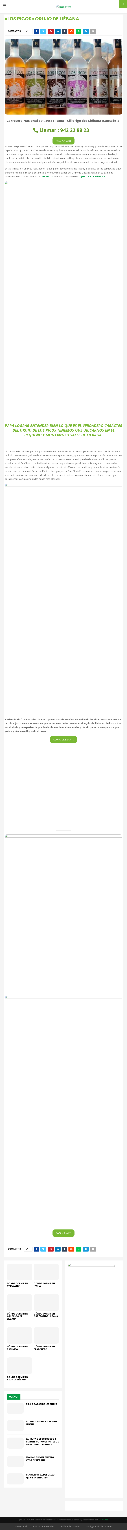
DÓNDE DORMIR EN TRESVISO (17, 1348)
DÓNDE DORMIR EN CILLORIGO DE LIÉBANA (17, 1316)
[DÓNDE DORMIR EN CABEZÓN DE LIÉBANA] (46, 1302)
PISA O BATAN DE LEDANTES (41, 1404)
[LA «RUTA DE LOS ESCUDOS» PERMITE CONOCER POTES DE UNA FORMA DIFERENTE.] (15, 1443)
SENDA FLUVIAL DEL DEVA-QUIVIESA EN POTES (40, 1476)
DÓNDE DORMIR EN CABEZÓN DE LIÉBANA (46, 1315)
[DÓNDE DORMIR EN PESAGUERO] (46, 1335)
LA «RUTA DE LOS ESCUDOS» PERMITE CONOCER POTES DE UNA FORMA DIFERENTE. (42, 1441)
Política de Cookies (70, 1526)
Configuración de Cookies (99, 1526)
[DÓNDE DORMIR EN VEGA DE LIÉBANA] (19, 1365)
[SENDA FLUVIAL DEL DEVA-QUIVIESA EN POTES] (15, 1478)
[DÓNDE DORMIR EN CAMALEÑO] (19, 1272)
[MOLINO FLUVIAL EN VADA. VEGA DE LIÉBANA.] (15, 1461)
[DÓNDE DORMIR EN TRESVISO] (19, 1335)
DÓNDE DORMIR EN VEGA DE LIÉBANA (17, 1378)
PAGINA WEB (63, 140)
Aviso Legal (21, 1526)
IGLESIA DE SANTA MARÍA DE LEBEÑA (41, 1423)
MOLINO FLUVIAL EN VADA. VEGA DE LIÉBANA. (40, 1459)
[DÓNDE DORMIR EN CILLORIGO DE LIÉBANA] (19, 1302)
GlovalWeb (103, 1519)
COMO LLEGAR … (63, 739)
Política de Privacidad (43, 1526)
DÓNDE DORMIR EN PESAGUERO (44, 1348)
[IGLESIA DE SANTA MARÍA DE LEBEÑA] (15, 1425)
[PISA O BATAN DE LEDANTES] (15, 1408)
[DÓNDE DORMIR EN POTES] (46, 1272)
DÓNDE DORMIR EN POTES (44, 1285)
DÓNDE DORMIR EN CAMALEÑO (17, 1285)
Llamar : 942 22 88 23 (64, 130)
